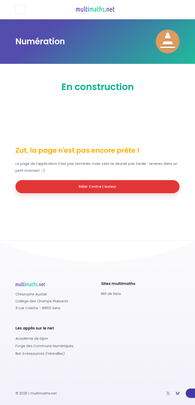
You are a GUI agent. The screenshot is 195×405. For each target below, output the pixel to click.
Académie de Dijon (31, 338)
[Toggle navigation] (20, 9)
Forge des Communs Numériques (44, 346)
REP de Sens (111, 293)
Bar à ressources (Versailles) (40, 353)
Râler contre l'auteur (97, 186)
